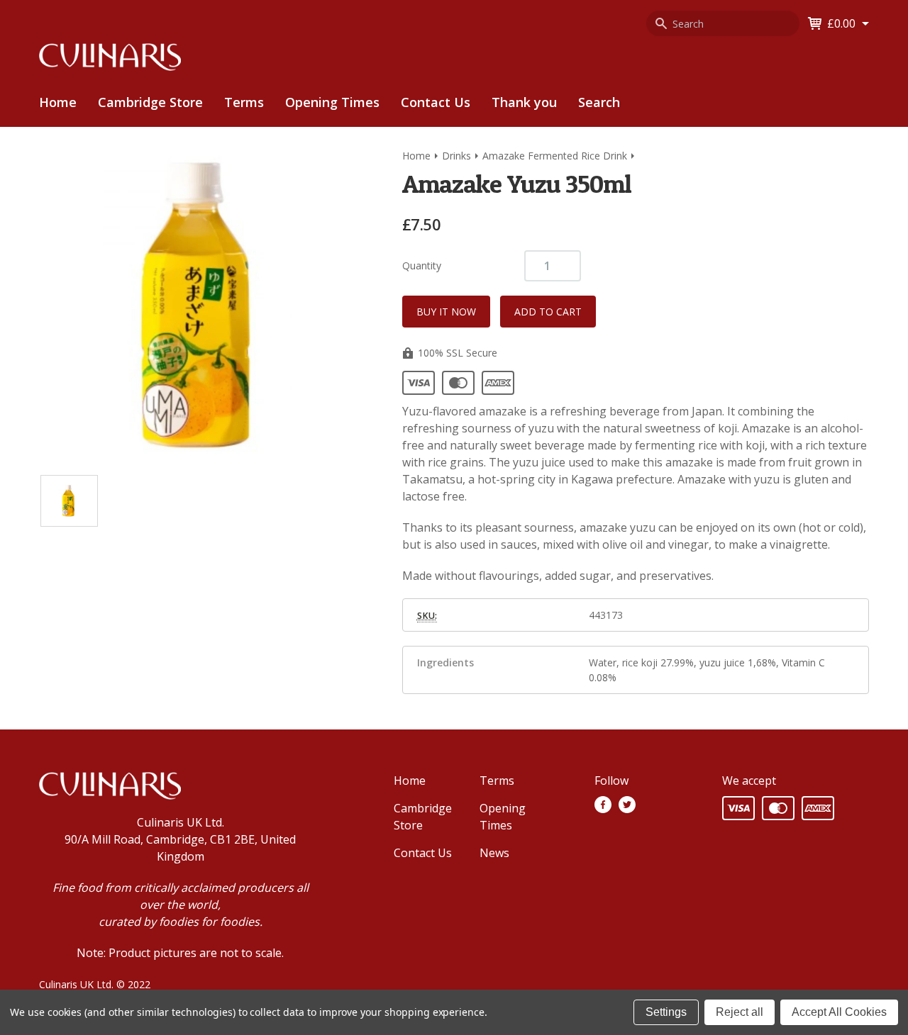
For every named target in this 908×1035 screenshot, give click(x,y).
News (494, 853)
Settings (666, 1012)
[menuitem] (150, 102)
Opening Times (332, 102)
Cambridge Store (150, 102)
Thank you (524, 102)
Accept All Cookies (839, 1012)
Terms (244, 102)
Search (599, 102)
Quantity (421, 265)
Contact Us (435, 102)
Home (58, 102)
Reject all (739, 1012)
